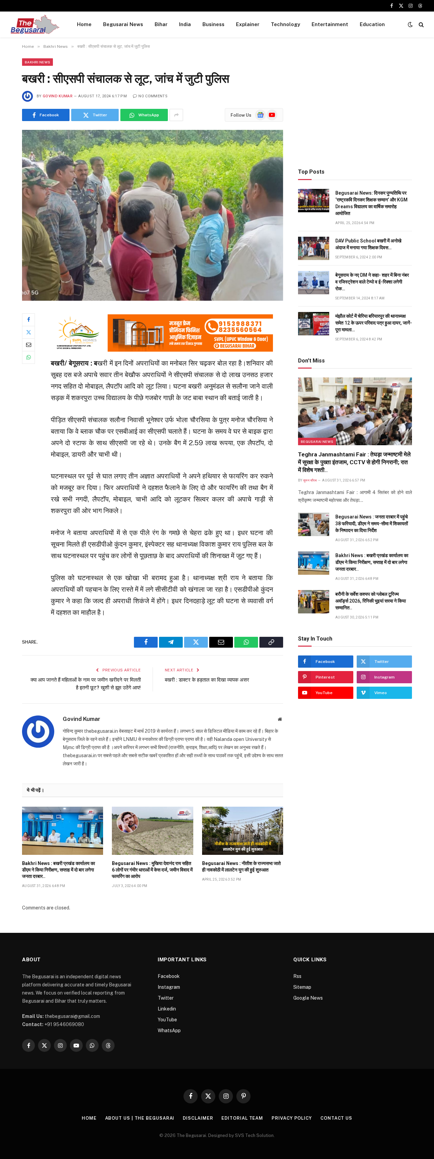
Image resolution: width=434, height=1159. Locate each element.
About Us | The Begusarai (140, 1118)
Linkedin (167, 1008)
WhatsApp (169, 1030)
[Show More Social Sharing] (176, 115)
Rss (297, 976)
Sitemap (302, 987)
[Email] (28, 344)
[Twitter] (28, 332)
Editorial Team (242, 1118)
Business (213, 24)
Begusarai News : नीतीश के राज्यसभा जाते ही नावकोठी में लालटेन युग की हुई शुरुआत (241, 866)
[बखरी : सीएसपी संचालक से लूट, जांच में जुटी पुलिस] (152, 215)
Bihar (161, 24)
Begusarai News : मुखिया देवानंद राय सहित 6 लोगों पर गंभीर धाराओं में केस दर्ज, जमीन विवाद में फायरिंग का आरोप (152, 870)
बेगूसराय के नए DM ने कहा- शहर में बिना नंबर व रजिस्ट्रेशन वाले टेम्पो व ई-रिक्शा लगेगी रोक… (372, 281)
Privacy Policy (292, 1118)
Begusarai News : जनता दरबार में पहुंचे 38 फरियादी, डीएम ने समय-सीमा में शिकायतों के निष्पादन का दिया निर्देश (371, 523)
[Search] (420, 24)
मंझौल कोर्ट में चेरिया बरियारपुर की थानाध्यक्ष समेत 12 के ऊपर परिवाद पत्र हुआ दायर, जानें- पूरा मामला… (373, 322)
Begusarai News (123, 24)
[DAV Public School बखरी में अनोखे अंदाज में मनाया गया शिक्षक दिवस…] (313, 248)
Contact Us (336, 1118)
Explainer (247, 24)
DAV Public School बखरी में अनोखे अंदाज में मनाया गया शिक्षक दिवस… (368, 244)
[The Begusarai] (34, 24)
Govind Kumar (58, 96)
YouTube (167, 1019)
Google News (308, 998)
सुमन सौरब (310, 480)
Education (372, 24)
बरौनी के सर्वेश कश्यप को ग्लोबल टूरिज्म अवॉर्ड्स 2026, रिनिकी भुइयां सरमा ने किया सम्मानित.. (370, 600)
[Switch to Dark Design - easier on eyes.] (410, 24)
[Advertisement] (355, 105)
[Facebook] (28, 319)
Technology (285, 24)
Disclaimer (198, 1118)
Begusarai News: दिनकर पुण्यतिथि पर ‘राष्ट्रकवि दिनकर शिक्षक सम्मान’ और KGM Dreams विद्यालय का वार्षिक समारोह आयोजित (371, 203)
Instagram (169, 987)
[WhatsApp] (28, 357)
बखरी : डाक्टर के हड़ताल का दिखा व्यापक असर (207, 680)
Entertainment (330, 24)
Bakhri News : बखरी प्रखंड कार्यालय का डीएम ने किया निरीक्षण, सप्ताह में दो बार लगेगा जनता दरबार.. (58, 870)
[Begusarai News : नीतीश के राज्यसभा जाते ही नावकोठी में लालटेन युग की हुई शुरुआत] (242, 831)
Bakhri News (37, 62)
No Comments (152, 96)
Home (84, 24)
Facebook (169, 976)
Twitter (166, 998)
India (185, 24)
